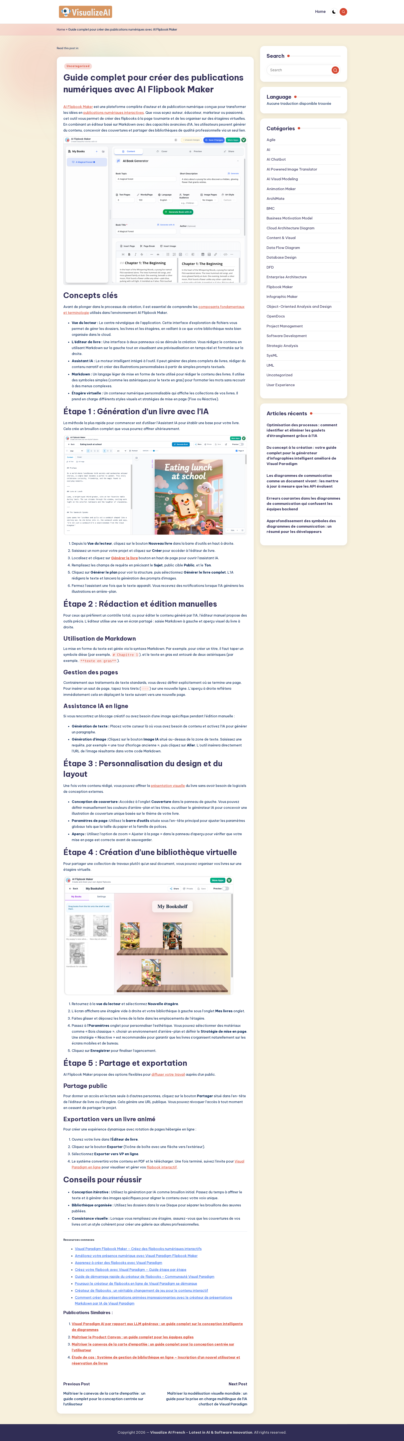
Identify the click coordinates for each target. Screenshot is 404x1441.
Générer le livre (124, 558)
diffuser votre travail (168, 1074)
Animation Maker (281, 189)
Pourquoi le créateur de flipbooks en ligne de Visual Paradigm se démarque (136, 1283)
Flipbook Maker (280, 287)
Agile (271, 140)
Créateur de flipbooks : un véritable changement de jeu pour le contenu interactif (141, 1290)
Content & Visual (281, 238)
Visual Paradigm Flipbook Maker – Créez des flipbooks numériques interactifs (138, 1249)
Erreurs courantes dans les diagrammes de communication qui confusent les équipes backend (303, 504)
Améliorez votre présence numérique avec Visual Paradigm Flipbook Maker (136, 1256)
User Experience (281, 385)
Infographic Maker (282, 296)
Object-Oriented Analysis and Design (299, 306)
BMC (271, 208)
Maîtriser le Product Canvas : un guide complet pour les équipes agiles (133, 1337)
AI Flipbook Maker (78, 107)
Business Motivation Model (289, 218)
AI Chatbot (276, 159)
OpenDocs (276, 316)
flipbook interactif (162, 1167)
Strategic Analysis (282, 346)
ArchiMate (275, 198)
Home (61, 29)
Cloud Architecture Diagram (291, 228)
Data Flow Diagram (283, 248)
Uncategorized (78, 66)
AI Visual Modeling (282, 179)
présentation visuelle (168, 786)
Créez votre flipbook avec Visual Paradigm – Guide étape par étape (130, 1270)
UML (270, 365)
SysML (272, 355)
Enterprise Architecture (287, 277)
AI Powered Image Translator (292, 169)
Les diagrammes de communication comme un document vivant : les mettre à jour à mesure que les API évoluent (302, 481)
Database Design (281, 257)
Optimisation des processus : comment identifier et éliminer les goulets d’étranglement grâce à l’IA (302, 430)
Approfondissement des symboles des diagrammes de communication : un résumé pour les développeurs (301, 526)
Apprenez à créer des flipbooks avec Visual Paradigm (118, 1263)
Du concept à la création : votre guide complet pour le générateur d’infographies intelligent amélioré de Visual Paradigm (301, 455)
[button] (335, 70)
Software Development (287, 336)
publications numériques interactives (113, 112)
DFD (270, 267)
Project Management (285, 326)
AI (268, 150)
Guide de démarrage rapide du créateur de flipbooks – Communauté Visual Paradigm (144, 1276)
